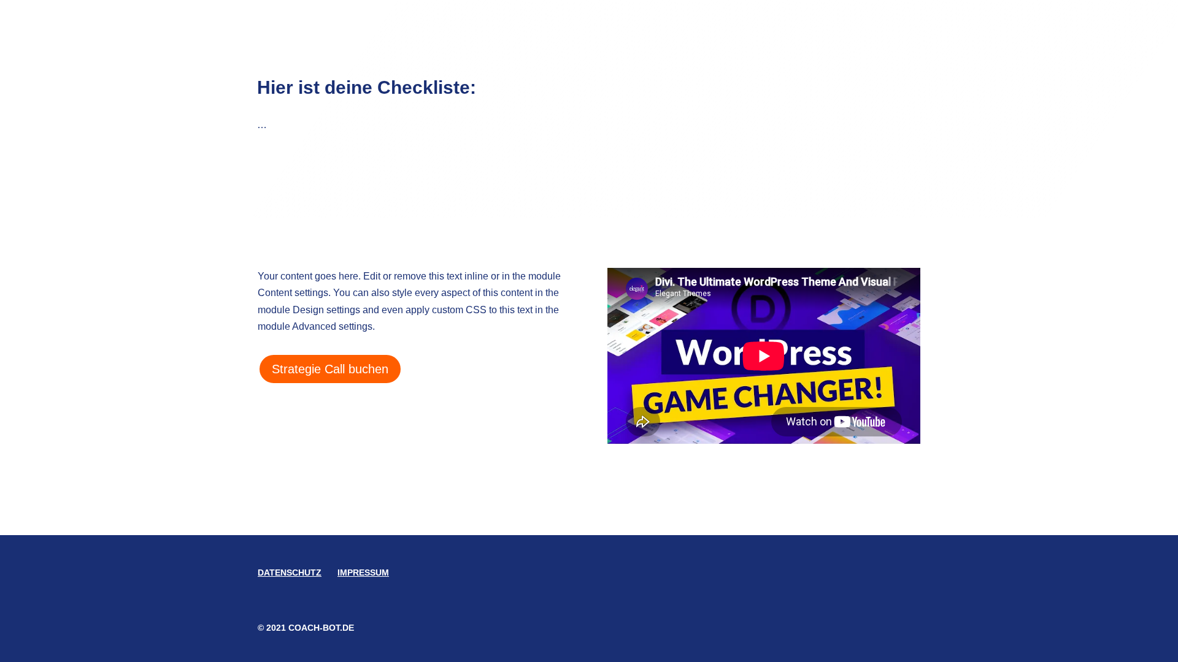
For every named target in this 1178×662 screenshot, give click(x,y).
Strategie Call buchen (330, 369)
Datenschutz (289, 572)
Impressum (363, 572)
